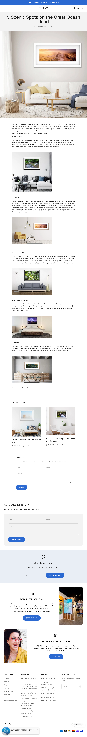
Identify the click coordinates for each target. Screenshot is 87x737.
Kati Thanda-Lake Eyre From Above (20, 730)
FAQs (5, 685)
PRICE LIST (7, 688)
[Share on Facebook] (18, 388)
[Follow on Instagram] (9, 724)
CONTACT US (8, 678)
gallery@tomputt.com (48, 697)
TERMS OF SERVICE (10, 701)
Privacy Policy (50, 461)
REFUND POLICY (9, 698)
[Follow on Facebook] (5, 724)
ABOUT (6, 682)
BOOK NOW (56, 656)
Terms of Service (61, 461)
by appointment (45, 611)
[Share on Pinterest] (27, 388)
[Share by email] (31, 388)
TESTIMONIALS (9, 691)
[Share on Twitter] (22, 388)
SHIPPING (7, 694)
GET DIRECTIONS (31, 618)
